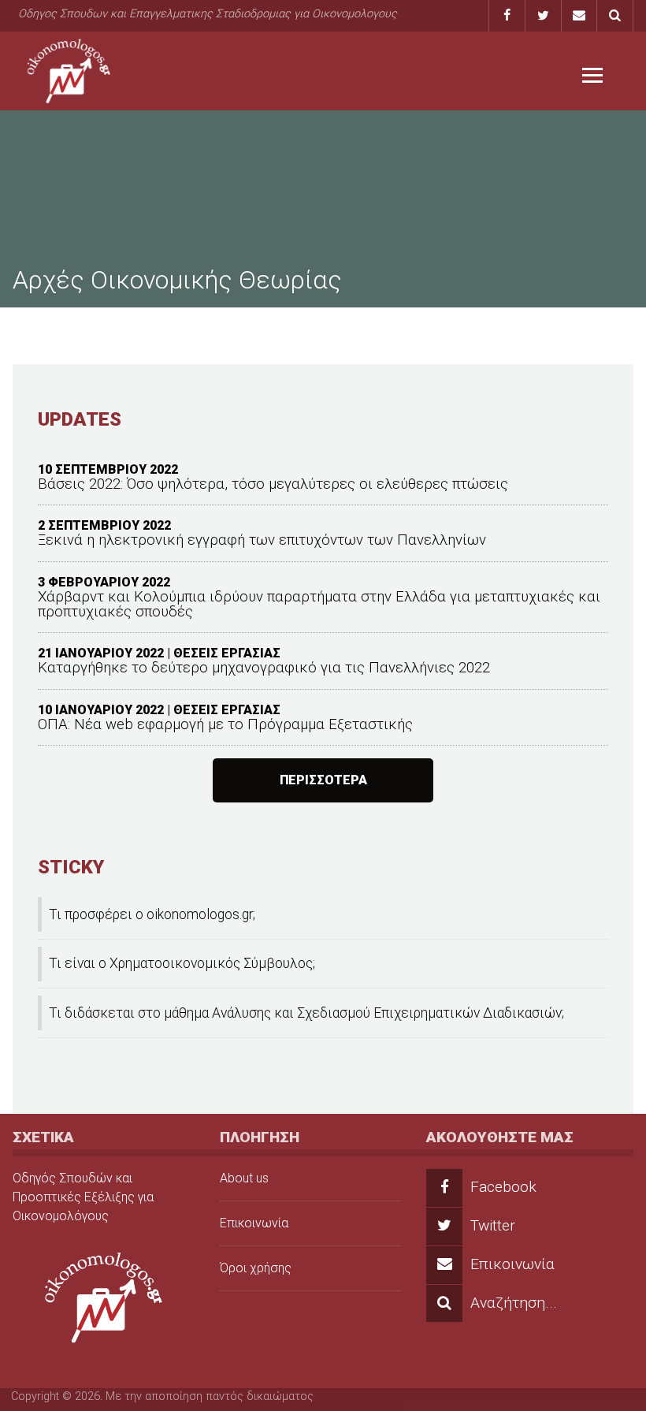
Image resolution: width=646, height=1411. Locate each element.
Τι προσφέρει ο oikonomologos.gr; (152, 914)
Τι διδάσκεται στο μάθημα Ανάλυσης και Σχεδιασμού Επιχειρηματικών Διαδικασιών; (306, 1013)
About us (244, 1178)
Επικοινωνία (254, 1223)
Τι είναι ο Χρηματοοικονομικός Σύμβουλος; (182, 963)
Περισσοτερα (323, 780)
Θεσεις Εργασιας (226, 653)
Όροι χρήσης (255, 1267)
